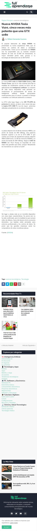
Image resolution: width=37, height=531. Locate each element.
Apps (3, 371)
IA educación (6, 361)
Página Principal (7, 20)
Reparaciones (6, 390)
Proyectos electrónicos (9, 389)
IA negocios (5, 363)
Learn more (14, 523)
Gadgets (4, 379)
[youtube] (21, 513)
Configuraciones (7, 400)
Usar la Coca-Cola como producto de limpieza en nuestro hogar (9, 335)
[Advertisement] (18, 169)
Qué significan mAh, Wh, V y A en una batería (24, 484)
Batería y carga (7, 373)
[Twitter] (7, 284)
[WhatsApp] (11, 284)
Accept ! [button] (6, 527)
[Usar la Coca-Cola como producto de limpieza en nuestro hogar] (10, 325)
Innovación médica (8, 406)
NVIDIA (10, 232)
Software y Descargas (9, 393)
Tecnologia (25, 279)
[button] (4, 12)
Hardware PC (6, 383)
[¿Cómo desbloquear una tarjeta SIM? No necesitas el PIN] (7, 477)
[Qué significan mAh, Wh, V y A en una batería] (7, 486)
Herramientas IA (7, 359)
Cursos (4, 399)
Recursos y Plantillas (9, 402)
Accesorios (5, 375)
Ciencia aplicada (7, 408)
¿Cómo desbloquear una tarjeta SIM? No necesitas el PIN (23, 476)
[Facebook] (3, 284)
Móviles (4, 369)
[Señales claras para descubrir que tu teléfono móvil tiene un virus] (10, 302)
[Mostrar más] (23, 284)
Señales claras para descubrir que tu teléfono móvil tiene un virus (8, 313)
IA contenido (6, 365)
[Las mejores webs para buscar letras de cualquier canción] (27, 302)
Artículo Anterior (8, 345)
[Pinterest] (15, 284)
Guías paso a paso (8, 396)
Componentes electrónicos (11, 387)
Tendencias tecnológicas (10, 377)
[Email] (19, 284)
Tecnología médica (8, 410)
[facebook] (11, 513)
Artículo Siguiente (28, 345)
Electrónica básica (8, 385)
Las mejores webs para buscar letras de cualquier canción (27, 312)
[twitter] (16, 513)
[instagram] (25, 513)
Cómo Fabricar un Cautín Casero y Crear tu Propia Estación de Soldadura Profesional (24, 468)
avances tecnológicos (21, 20)
